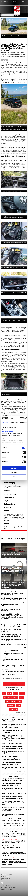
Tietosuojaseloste (5, 878)
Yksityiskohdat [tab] (14, 422)
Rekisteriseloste (5, 880)
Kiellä (14, 477)
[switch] (24, 452)
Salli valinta (14, 472)
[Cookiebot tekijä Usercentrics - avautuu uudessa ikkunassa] (20, 418)
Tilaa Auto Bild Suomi (6, 874)
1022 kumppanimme (7, 431)
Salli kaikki (14, 468)
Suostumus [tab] (5, 422)
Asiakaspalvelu (5, 876)
